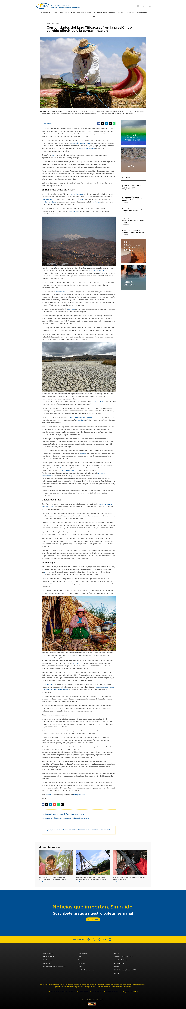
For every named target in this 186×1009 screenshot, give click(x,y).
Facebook (81, 963)
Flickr (106, 270)
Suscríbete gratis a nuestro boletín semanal (93, 913)
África (116, 953)
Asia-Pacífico (119, 963)
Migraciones (142, 13)
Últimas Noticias (45, 13)
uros (45, 572)
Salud (93, 16)
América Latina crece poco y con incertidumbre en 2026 (133, 210)
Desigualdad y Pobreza (106, 13)
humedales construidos (68, 470)
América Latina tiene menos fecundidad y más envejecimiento (132, 187)
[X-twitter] (94, 939)
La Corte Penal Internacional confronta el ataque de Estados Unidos (133, 220)
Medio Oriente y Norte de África (125, 970)
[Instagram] (99, 939)
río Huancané (48, 199)
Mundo (116, 973)
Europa (116, 966)
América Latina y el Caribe (50, 818)
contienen (96, 202)
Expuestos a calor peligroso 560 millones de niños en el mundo (52, 878)
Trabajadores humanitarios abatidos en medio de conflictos (133, 231)
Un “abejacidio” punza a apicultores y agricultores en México (132, 198)
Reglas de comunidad (86, 970)
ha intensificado (61, 292)
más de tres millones (87, 148)
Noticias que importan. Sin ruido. (93, 907)
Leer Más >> (125, 191)
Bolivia (62, 818)
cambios (81, 420)
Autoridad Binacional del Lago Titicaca (82, 417)
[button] (149, 6)
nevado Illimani (74, 211)
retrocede (76, 663)
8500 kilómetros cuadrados (81, 143)
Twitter (81, 960)
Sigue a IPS (82, 953)
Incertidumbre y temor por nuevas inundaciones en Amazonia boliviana (91, 878)
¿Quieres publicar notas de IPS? (54, 966)
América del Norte (121, 960)
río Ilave (80, 199)
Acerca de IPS (48, 953)
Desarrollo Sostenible (86, 13)
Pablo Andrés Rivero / (96, 270)
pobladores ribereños (82, 818)
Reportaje (69, 814)
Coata (54, 202)
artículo (48, 794)
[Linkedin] (110, 939)
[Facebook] (88, 939)
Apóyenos (46, 963)
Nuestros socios (48, 956)
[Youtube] (104, 939)
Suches (47, 202)
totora (61, 468)
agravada (71, 309)
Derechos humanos (67, 13)
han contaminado (77, 194)
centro (54, 155)
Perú (73, 818)
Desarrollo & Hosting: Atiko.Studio (93, 1000)
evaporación (99, 401)
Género (121, 13)
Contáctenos (47, 960)
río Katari (82, 453)
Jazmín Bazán (47, 123)
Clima (56, 13)
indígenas (68, 818)
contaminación (49, 684)
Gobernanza (130, 13)
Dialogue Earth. (79, 794)
